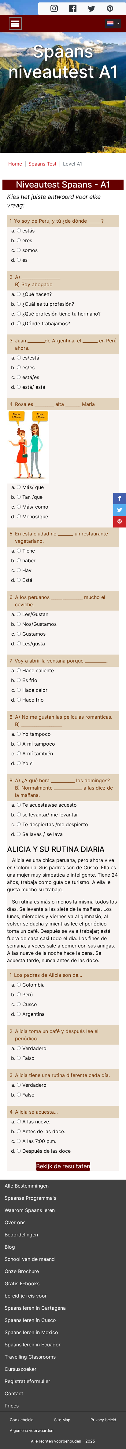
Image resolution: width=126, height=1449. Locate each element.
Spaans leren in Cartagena (35, 1308)
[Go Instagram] (54, 9)
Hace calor (34, 690)
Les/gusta (33, 644)
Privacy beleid (103, 1420)
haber (28, 560)
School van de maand (30, 1259)
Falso (28, 1058)
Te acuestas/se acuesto (49, 805)
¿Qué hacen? (36, 294)
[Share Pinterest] (119, 521)
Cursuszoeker (20, 1369)
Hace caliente (37, 670)
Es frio (29, 680)
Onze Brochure (22, 1271)
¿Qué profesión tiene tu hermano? (61, 314)
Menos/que (34, 516)
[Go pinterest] (110, 9)
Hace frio (32, 700)
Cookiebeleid (22, 1420)
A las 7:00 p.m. (38, 1141)
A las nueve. (35, 1122)
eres (26, 240)
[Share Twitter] (119, 510)
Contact (14, 1393)
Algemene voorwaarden (31, 1430)
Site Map (62, 1420)
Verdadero (33, 1048)
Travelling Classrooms (30, 1357)
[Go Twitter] (91, 9)
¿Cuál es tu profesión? (47, 304)
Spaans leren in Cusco (30, 1320)
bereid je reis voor (26, 1296)
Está (26, 580)
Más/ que (32, 487)
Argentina (33, 1014)
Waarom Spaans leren (30, 1210)
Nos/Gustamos (39, 624)
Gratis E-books (22, 1283)
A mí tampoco (38, 744)
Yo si (27, 763)
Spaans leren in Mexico (31, 1332)
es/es (28, 367)
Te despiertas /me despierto (54, 824)
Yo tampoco (36, 734)
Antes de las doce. (43, 1131)
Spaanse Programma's (30, 1198)
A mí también (37, 753)
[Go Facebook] (73, 9)
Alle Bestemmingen (27, 1186)
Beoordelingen (21, 1235)
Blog (10, 1247)
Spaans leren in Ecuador (33, 1344)
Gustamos (33, 634)
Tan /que (32, 497)
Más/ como (34, 507)
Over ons (15, 1222)
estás (28, 231)
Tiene (28, 551)
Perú (27, 994)
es (24, 260)
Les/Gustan (34, 614)
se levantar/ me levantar (49, 815)
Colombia (33, 985)
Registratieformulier (27, 1381)
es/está (30, 358)
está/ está (33, 387)
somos (29, 250)
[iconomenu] (15, 23)
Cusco (29, 1004)
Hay (26, 570)
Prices (12, 1406)
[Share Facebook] (119, 498)
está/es (30, 377)
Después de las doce (46, 1151)
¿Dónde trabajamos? (45, 323)
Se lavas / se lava (42, 834)
